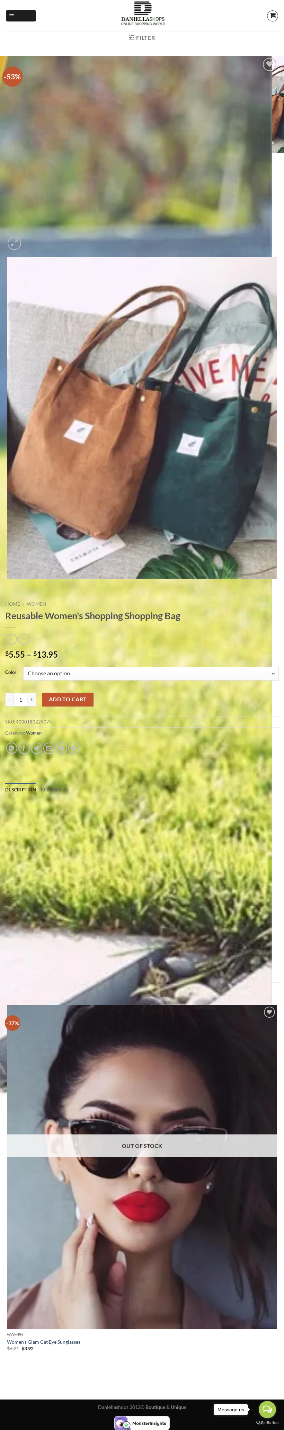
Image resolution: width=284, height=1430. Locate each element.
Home (12, 604)
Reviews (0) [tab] (54, 789)
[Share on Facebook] (24, 748)
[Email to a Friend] (49, 748)
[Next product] (11, 639)
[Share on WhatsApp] (11, 748)
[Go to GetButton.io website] (267, 1423)
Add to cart (68, 699)
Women (36, 604)
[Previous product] (23, 639)
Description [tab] (20, 789)
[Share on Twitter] (36, 748)
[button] (21, 15)
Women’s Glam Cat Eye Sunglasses (43, 1342)
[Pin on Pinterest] (61, 748)
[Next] (31, 239)
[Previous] (8, 586)
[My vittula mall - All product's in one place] (142, 16)
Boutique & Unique (165, 1407)
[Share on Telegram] (74, 748)
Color (10, 672)
